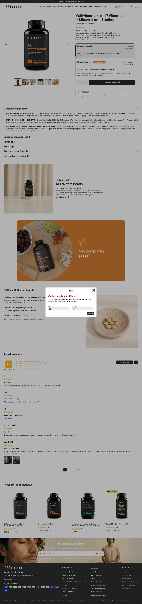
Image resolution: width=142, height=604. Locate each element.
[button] (93, 291)
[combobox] (52, 309)
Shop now (90, 313)
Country (50, 306)
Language (74, 306)
